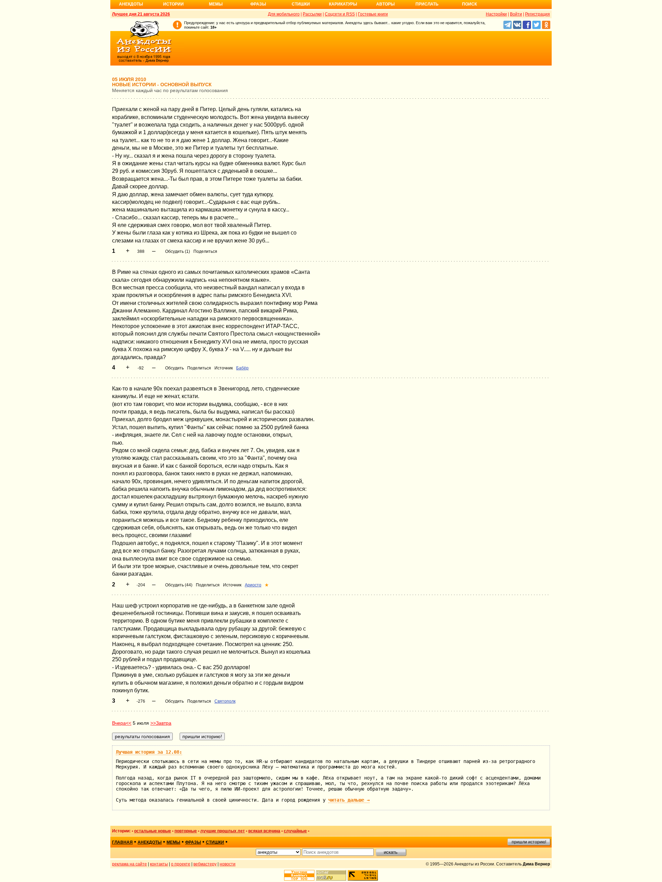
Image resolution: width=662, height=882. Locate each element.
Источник (223, 368)
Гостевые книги (373, 14)
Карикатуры (343, 4)
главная (122, 842)
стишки (215, 842)
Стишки (301, 4)
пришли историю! (529, 842)
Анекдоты (131, 4)
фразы (193, 842)
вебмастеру (205, 864)
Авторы (385, 4)
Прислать (427, 4)
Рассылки (312, 14)
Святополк (224, 701)
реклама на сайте (129, 864)
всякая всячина (264, 831)
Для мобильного (284, 14)
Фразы (258, 4)
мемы (173, 842)
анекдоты (150, 842)
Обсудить (174, 368)
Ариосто (253, 585)
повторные (185, 831)
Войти (516, 14)
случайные (295, 831)
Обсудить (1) (177, 251)
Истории (173, 4)
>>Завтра (160, 723)
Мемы (216, 4)
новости (227, 864)
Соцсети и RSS (340, 14)
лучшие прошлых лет (222, 831)
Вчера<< (121, 723)
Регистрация (537, 14)
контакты (159, 864)
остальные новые (152, 831)
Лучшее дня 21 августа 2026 (141, 14)
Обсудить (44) (178, 585)
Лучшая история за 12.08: (149, 752)
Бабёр (242, 368)
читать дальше (349, 800)
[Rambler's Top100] (299, 875)
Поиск (469, 4)
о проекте (180, 864)
